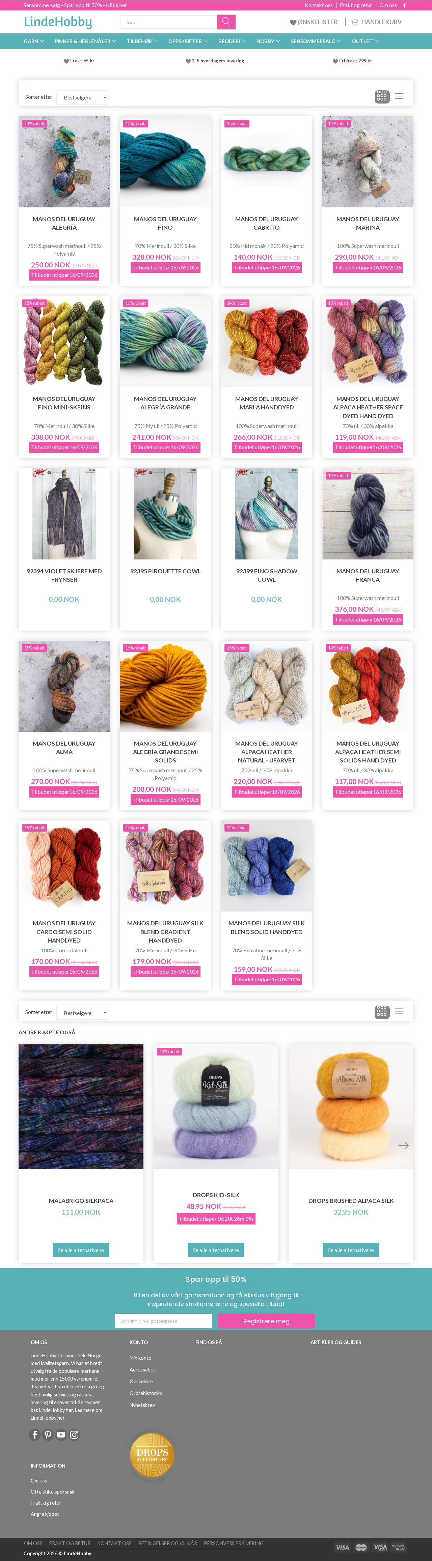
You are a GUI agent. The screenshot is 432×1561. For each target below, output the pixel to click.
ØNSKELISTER (318, 22)
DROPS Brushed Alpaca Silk (351, 1200)
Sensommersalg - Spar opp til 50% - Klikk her (75, 5)
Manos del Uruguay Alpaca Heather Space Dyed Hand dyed (368, 407)
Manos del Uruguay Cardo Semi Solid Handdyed (64, 932)
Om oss (388, 5)
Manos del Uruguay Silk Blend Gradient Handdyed (165, 932)
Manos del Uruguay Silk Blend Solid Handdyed (266, 927)
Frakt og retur (356, 5)
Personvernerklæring (234, 1543)
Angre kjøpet (45, 1514)
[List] (399, 97)
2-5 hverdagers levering (219, 60)
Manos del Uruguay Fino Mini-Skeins (64, 403)
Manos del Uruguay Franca (367, 575)
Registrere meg (266, 1321)
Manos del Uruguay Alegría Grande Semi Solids (165, 752)
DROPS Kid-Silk (216, 1194)
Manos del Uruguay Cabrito (266, 223)
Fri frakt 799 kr (355, 60)
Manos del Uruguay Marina (367, 223)
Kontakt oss (319, 5)
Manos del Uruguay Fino (165, 223)
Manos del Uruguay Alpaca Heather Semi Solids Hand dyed (368, 752)
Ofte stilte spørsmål (52, 1492)
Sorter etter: (39, 96)
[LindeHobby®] (58, 20)
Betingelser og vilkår (167, 1543)
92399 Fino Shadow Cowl (266, 575)
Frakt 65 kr (82, 60)
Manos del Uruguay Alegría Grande (165, 403)
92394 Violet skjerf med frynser (64, 575)
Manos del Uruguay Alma (64, 747)
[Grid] (382, 97)
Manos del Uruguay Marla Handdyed (266, 403)
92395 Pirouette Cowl (165, 571)
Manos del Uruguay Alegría (64, 223)
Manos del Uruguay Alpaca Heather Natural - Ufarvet (266, 752)
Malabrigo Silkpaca (81, 1200)
